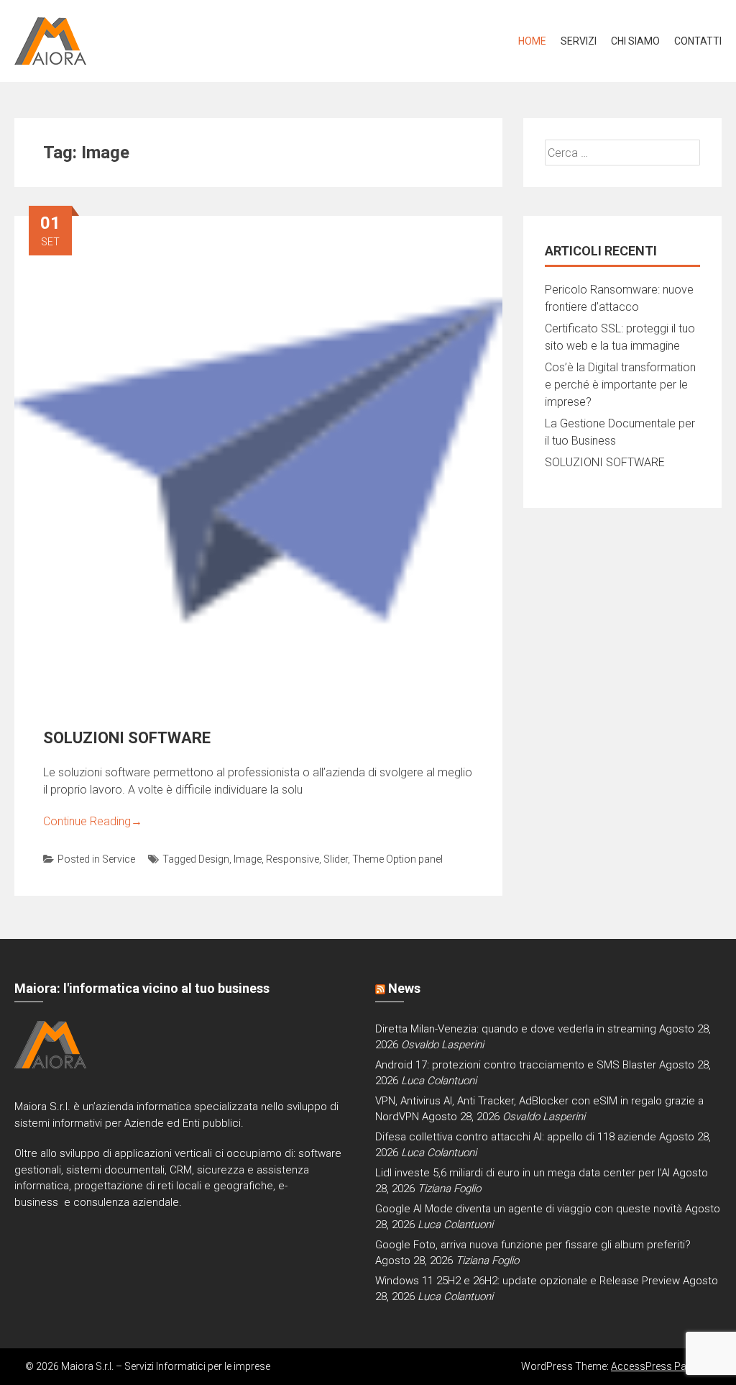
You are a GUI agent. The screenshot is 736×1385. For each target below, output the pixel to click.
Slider (335, 859)
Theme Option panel (397, 859)
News (404, 988)
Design (213, 859)
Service (118, 859)
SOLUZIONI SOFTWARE (127, 738)
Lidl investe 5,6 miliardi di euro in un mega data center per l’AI (522, 1172)
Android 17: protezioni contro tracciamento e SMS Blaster (515, 1064)
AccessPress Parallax (661, 1366)
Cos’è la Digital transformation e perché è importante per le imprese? (620, 384)
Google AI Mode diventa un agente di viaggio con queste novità (528, 1208)
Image (248, 859)
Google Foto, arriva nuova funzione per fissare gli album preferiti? (533, 1244)
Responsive (292, 859)
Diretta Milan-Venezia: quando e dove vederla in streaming (515, 1028)
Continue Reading (92, 821)
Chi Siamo (635, 41)
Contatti (698, 41)
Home (532, 41)
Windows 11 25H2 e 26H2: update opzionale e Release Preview (527, 1280)
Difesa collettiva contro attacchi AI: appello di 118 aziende (515, 1136)
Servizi (579, 41)
